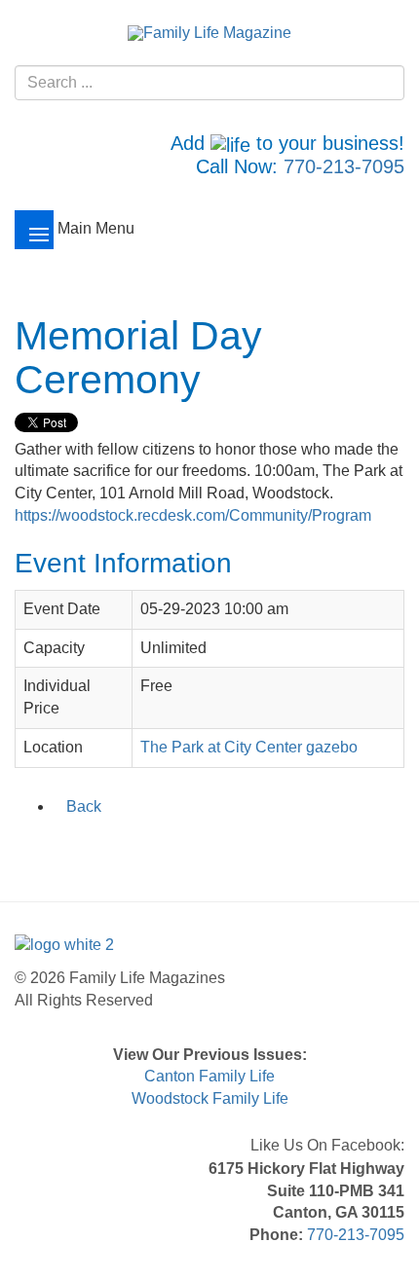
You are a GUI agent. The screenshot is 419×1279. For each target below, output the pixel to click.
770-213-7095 (344, 166)
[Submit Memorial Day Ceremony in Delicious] (103, 848)
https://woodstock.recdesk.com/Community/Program (193, 515)
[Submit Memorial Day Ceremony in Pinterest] (154, 848)
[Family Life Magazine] (209, 32)
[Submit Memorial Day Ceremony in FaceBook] (27, 848)
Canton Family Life (209, 1076)
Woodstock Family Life (210, 1098)
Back (83, 806)
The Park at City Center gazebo (249, 747)
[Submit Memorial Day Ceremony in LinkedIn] (78, 848)
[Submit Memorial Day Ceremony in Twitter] (52, 848)
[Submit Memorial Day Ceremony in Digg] (128, 848)
